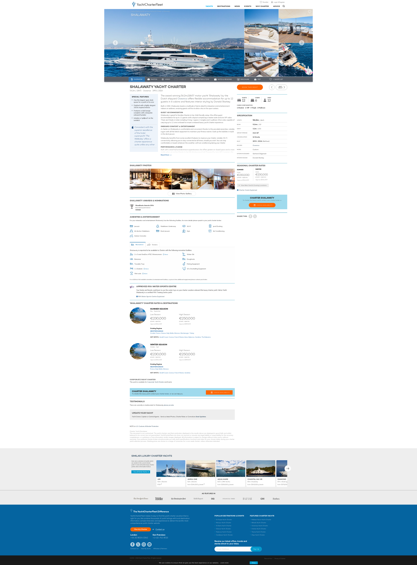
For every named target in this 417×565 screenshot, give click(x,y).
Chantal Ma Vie (254, 479)
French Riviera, (180, 337)
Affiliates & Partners (160, 549)
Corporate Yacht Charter (155, 382)
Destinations (223, 6)
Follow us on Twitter (138, 544)
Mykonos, (191, 337)
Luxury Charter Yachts (138, 11)
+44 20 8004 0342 (139, 537)
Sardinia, (198, 337)
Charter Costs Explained (248, 190)
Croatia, (153, 333)
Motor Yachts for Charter (154, 11)
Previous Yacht (115, 42)
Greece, (164, 333)
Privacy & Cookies (280, 558)
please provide (169, 405)
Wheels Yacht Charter (259, 523)
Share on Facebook (250, 216)
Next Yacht (301, 42)
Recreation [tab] (139, 245)
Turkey (192, 333)
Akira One (192, 479)
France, (158, 333)
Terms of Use (268, 558)
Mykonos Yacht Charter (224, 532)
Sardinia (187, 373)
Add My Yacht (146, 549)
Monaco (166, 369)
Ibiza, (187, 337)
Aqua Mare (223, 479)
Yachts (209, 6)
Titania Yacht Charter (259, 532)
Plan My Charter (140, 529)
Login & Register (279, 2)
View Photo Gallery (184, 193)
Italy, (168, 333)
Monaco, (177, 333)
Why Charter (262, 6)
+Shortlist (309, 11)
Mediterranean (156, 331)
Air (159, 479)
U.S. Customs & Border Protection (147, 426)
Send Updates (201, 417)
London (133, 535)
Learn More (224, 563)
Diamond (282, 479)
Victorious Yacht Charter (260, 526)
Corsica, (172, 337)
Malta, (172, 333)
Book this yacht (250, 87)
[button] (288, 468)
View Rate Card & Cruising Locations (254, 185)
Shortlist (265, 2)
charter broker (164, 394)
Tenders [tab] (154, 245)
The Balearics (206, 337)
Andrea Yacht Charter (259, 529)
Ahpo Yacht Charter (258, 535)
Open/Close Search (284, 6)
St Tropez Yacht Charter (224, 520)
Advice (276, 6)
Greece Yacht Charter (223, 529)
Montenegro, (185, 333)
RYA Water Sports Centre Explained (151, 296)
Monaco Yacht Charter (223, 523)
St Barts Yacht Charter (223, 526)
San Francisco (159, 535)
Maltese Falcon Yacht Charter (261, 520)
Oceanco (182, 98)
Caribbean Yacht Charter (224, 535)
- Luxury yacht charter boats (154, 4)
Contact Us (134, 549)
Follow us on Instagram (144, 544)
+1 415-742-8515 (160, 537)
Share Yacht (255, 216)
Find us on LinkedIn (149, 544)
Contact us (160, 529)
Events (247, 6)
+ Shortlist (278, 79)
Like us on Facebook (132, 544)
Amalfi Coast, (164, 337)
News (237, 6)
